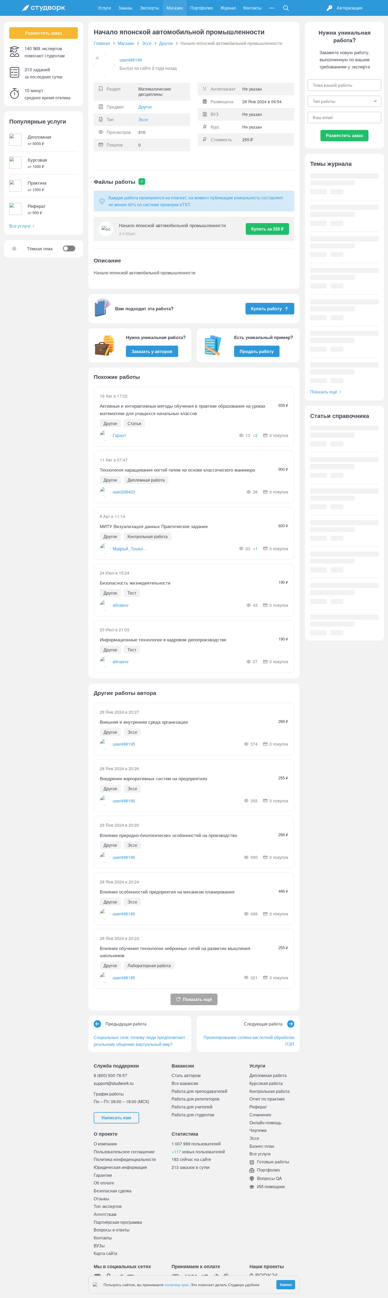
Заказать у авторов (151, 351)
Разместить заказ (43, 33)
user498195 (131, 60)
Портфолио (201, 8)
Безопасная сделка (112, 1191)
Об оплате (104, 1183)
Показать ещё (197, 999)
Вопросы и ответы (112, 1230)
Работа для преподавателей (199, 1091)
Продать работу (257, 351)
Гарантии (103, 1175)
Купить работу (266, 308)
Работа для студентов (193, 1115)
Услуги (104, 8)
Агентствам (105, 1214)
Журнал (228, 8)
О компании (105, 1144)
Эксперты (149, 8)
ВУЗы (99, 1246)
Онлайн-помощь (265, 1123)
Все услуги (19, 226)
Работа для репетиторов (196, 1099)
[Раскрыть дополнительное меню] (271, 8)
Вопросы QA (269, 1178)
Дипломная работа (268, 1075)
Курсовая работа (266, 1083)
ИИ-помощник (270, 1186)
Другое (145, 107)
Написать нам (116, 1117)
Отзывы (101, 1199)
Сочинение (260, 1115)
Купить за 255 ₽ (267, 229)
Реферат (258, 1107)
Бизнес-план (261, 1146)
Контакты (252, 8)
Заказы (125, 8)
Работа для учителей (192, 1107)
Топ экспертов (108, 1206)
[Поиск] (286, 8)
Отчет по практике (267, 1099)
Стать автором (186, 1075)
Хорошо (286, 1284)
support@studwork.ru (114, 1083)
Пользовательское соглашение (124, 1152)
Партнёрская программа (118, 1222)
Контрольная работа (269, 1091)
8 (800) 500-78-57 (110, 1075)
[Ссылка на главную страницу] (43, 8)
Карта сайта (105, 1253)
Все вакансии (185, 1083)
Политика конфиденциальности (125, 1159)
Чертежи (258, 1130)
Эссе (143, 119)
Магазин (175, 8)
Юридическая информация (120, 1167)
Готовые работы (272, 1162)
